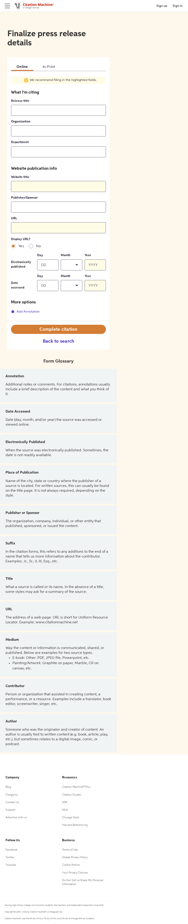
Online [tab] (22, 67)
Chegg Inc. (12, 795)
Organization (20, 121)
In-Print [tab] (49, 67)
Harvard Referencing (75, 825)
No (38, 246)
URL (14, 218)
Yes (21, 246)
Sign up (161, 6)
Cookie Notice (71, 865)
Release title (20, 101)
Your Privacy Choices (75, 872)
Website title (20, 177)
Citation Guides (71, 795)
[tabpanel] (58, 198)
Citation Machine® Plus (76, 787)
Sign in (177, 6)
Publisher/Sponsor (24, 197)
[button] (71, 264)
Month (65, 255)
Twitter (10, 857)
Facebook (11, 850)
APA (64, 802)
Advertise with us (16, 817)
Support (10, 810)
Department (20, 142)
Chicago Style (70, 817)
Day (40, 255)
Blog (8, 787)
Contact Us (12, 802)
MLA (65, 810)
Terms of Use (70, 850)
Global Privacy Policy (75, 857)
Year (88, 255)
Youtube (11, 865)
